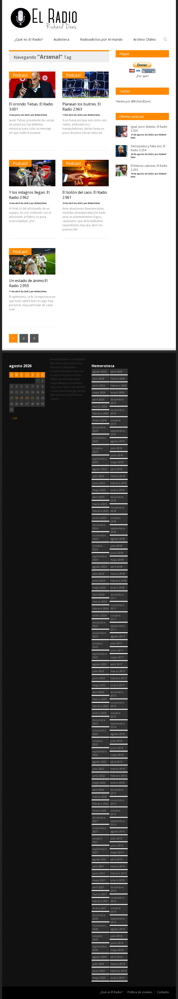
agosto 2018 (118, 538)
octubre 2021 (97, 840)
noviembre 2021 (99, 829)
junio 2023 (98, 678)
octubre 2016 (116, 714)
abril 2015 (116, 859)
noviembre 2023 (99, 634)
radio (66, 387)
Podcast (20, 75)
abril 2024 (98, 594)
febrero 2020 (119, 385)
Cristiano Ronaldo (61, 371)
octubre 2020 (97, 937)
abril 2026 (98, 399)
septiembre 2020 (99, 948)
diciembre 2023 (98, 624)
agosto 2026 (99, 371)
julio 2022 (98, 768)
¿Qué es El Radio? (28, 39)
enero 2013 (117, 977)
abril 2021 (98, 887)
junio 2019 (117, 455)
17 (11, 398)
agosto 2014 (118, 929)
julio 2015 (116, 838)
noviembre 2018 (117, 509)
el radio (55, 375)
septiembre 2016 (118, 725)
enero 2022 (99, 810)
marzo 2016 (118, 768)
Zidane (54, 398)
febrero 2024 (100, 608)
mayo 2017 (117, 657)
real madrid (77, 387)
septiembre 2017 (118, 627)
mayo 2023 (98, 685)
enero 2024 (99, 615)
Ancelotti (55, 359)
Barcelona (56, 363)
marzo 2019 (118, 476)
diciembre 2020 (98, 916)
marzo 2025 (99, 504)
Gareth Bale (65, 379)
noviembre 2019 (117, 411)
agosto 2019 (118, 441)
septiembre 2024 (99, 557)
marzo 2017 (118, 671)
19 (21, 398)
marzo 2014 (118, 964)
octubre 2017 (116, 617)
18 (16, 398)
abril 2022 (98, 789)
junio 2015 (117, 845)
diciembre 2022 (98, 721)
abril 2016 (116, 761)
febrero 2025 (100, 511)
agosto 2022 (99, 761)
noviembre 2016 (117, 704)
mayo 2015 (117, 852)
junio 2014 (117, 943)
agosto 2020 (99, 957)
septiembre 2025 (99, 460)
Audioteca (61, 39)
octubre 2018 (116, 519)
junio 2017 (117, 650)
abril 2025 (98, 497)
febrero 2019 (119, 483)
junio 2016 (117, 748)
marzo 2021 (99, 894)
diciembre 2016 (117, 693)
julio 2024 (98, 573)
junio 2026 (98, 385)
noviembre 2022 (99, 732)
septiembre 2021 (99, 850)
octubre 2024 (97, 547)
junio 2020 (98, 971)
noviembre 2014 (117, 899)
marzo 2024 (99, 601)
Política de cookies (139, 992)
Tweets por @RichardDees (133, 101)
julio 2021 (98, 866)
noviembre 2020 (99, 927)
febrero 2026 (100, 413)
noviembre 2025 (99, 439)
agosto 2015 (118, 831)
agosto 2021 (99, 859)
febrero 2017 (119, 678)
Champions (69, 367)
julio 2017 (116, 643)
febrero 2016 (119, 775)
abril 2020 (116, 371)
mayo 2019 (117, 462)
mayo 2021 (98, 880)
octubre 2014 (116, 909)
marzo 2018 (118, 573)
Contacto (163, 992)
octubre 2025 (97, 449)
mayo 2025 (98, 490)
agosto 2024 (99, 566)
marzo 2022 (99, 796)
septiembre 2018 (118, 530)
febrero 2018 (119, 580)
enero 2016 (117, 782)
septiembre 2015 (118, 822)
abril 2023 (98, 692)
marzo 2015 (118, 866)
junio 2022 (98, 775)
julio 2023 (98, 671)
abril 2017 (116, 664)
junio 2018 (117, 552)
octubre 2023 (97, 645)
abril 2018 (116, 566)
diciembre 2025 (98, 429)
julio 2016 (116, 741)
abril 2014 (116, 957)
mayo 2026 (98, 392)
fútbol (54, 379)
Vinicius (63, 394)
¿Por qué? (142, 76)
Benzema (69, 363)
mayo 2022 (98, 782)
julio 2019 (116, 448)
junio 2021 (98, 873)
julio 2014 (116, 936)
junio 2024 (98, 580)
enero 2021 (99, 908)
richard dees (58, 391)
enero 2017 (117, 685)
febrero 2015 (119, 873)
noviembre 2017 (117, 606)
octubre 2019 (116, 422)
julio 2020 (98, 964)
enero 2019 (117, 490)
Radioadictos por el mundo (101, 39)
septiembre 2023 (99, 655)
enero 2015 (117, 880)
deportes (78, 371)
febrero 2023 (100, 706)
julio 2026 (98, 378)
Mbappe (63, 383)
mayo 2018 (117, 559)
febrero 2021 (100, 901)
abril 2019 (116, 469)
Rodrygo (72, 391)
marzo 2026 (99, 406)
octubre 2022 (97, 742)
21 (32, 398)
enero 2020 (117, 392)
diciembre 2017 (117, 596)
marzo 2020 (118, 378)
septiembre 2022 (99, 753)
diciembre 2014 (117, 888)
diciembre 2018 (117, 498)
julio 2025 (98, 476)
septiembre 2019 (118, 432)
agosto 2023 (99, 664)
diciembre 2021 (98, 819)
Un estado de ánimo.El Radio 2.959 (28, 283)
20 (27, 398)
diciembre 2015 (117, 791)
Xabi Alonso (76, 394)
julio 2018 (116, 545)
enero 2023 (99, 713)
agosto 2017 (118, 636)
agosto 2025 (99, 469)
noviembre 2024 (99, 537)
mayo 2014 (117, 950)
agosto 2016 (118, 734)
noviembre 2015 (117, 801)
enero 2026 (99, 420)
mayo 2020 (98, 977)
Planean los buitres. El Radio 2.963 (81, 107)
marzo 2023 (99, 699)
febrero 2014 (119, 971)
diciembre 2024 (98, 526)
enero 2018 (117, 587)
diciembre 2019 (117, 401)
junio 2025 (98, 483)
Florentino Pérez (71, 375)
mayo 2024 (98, 587)
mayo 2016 (117, 755)
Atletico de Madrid (73, 359)
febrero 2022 (100, 803)
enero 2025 (99, 518)
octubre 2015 (116, 812)
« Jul (14, 418)
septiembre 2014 (118, 920)
